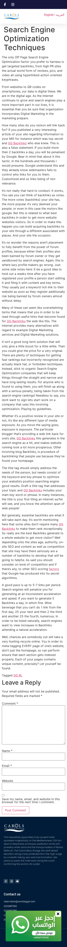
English (49, 15)
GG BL (17, 675)
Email (7, 765)
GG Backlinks (17, 143)
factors (54, 569)
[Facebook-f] (6, 881)
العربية (60, 15)
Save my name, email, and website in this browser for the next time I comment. (31, 801)
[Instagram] (11, 881)
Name (7, 750)
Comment (10, 703)
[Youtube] (17, 881)
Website (7, 780)
